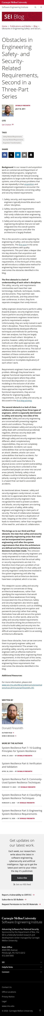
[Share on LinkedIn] (18, 155)
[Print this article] (31, 155)
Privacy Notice (8, 996)
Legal (4, 1001)
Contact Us (7, 987)
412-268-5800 (8, 955)
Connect (5, 972)
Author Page (7, 733)
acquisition (29, 184)
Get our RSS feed (23, 884)
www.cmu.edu (8, 1006)
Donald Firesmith (24, 756)
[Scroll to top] (40, 1010)
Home (4, 26)
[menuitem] (16, 7)
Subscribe (22, 877)
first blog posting (24, 400)
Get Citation (7, 125)
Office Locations (9, 992)
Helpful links (7, 967)
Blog (35, 26)
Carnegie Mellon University (21, 1011)
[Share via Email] (24, 155)
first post (23, 244)
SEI (3, 962)
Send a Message (8, 736)
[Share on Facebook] (5, 155)
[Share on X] (11, 155)
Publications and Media (20, 26)
